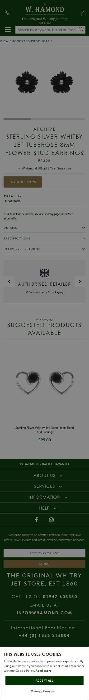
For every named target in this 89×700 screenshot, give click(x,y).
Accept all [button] (44, 681)
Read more (44, 671)
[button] (44, 691)
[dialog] (44, 673)
